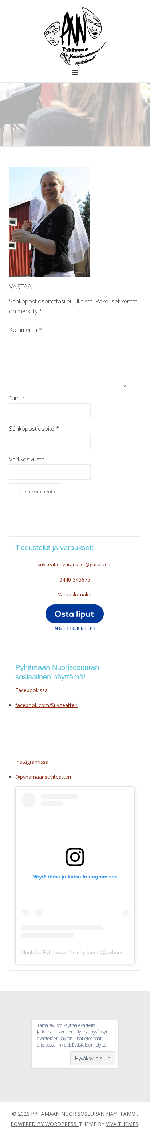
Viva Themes (122, 1123)
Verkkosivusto (27, 459)
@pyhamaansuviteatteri (43, 776)
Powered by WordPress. (45, 1123)
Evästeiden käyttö (89, 1045)
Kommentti (25, 330)
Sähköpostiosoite (34, 429)
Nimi (17, 398)
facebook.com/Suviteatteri (46, 705)
